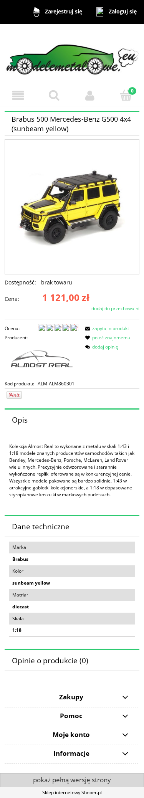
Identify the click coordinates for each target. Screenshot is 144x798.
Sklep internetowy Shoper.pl (72, 792)
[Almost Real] (41, 360)
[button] (18, 95)
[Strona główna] (72, 54)
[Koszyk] (126, 95)
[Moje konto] (90, 95)
